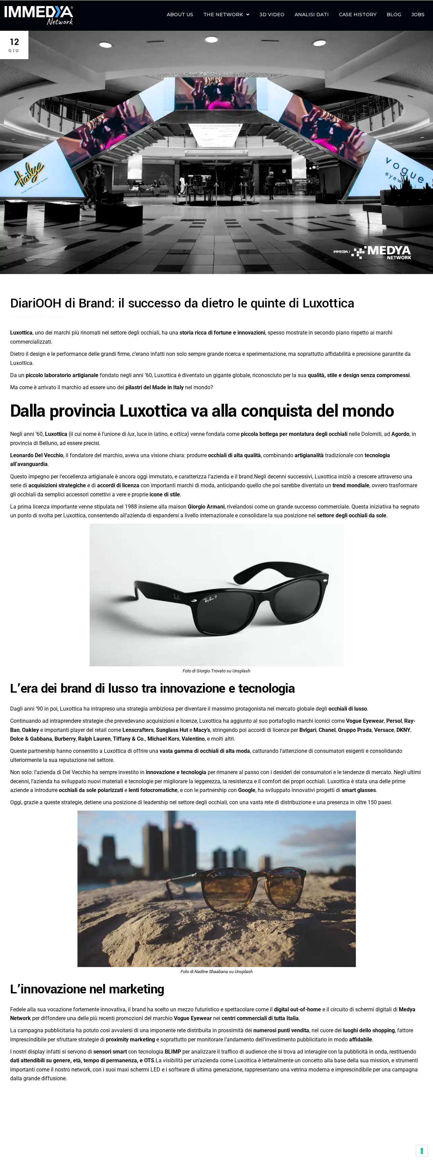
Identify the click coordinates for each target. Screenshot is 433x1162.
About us (180, 14)
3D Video (271, 14)
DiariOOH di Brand (38, 316)
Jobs (418, 14)
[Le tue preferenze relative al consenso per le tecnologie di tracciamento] (422, 1151)
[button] (226, 14)
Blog (394, 14)
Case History (358, 14)
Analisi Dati (312, 14)
